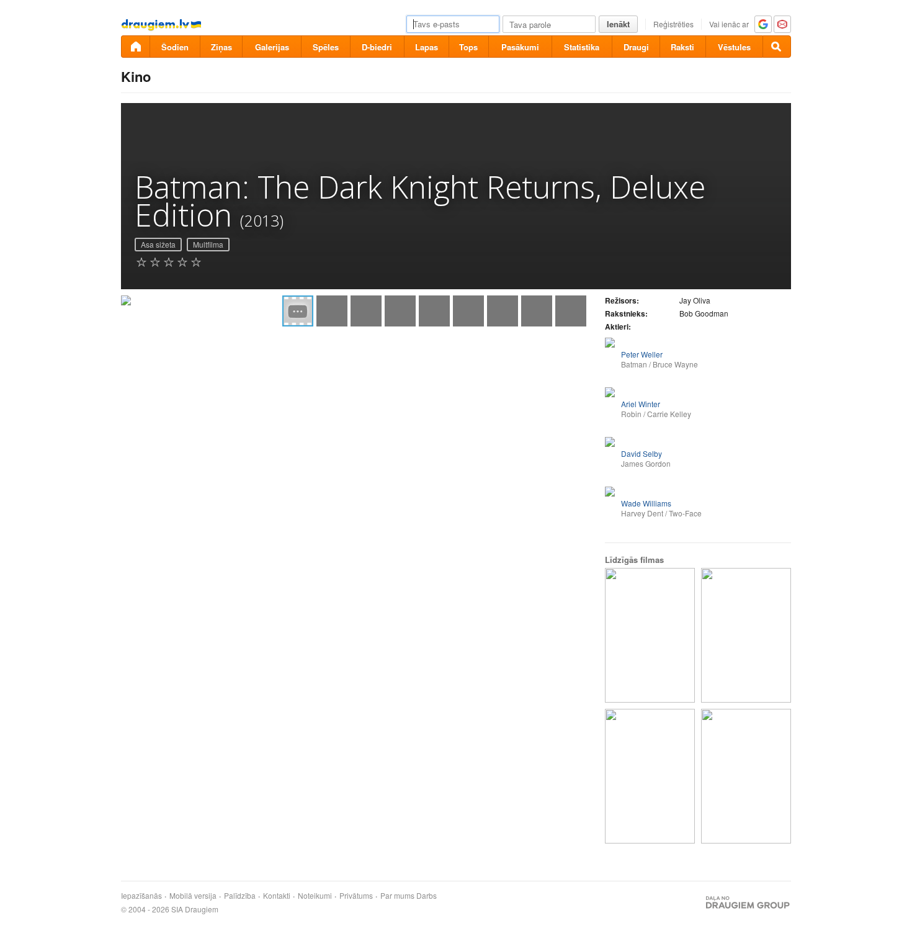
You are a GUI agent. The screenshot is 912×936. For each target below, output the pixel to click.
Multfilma (208, 244)
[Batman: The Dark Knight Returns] (746, 776)
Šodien (175, 47)
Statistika (581, 47)
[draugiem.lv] (135, 46)
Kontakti (276, 896)
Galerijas (272, 47)
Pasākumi (520, 47)
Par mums (397, 896)
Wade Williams (646, 503)
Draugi (636, 47)
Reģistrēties (673, 24)
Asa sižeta (158, 244)
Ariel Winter (640, 403)
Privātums (356, 896)
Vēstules (734, 47)
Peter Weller (642, 354)
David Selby (641, 453)
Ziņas (221, 47)
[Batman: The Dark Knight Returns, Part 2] (650, 776)
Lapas (426, 47)
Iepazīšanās (141, 896)
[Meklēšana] (776, 46)
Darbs (426, 896)
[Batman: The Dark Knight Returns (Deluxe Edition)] (650, 635)
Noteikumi (315, 896)
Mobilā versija (193, 896)
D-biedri (377, 47)
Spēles (326, 47)
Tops (468, 47)
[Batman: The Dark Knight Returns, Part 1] (746, 635)
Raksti (682, 47)
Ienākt (618, 24)
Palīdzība (240, 896)
